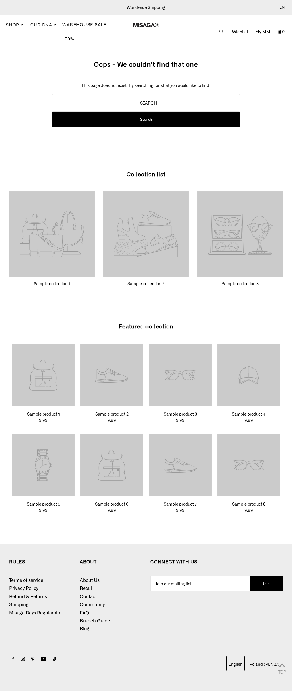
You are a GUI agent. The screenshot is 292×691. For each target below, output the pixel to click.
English (235, 664)
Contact (88, 596)
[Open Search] (221, 31)
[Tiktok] (54, 659)
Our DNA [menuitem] (42, 24)
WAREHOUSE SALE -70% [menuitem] (84, 31)
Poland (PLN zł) (264, 664)
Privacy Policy (23, 588)
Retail (86, 588)
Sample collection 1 (52, 283)
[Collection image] (52, 274)
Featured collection (146, 326)
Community (92, 604)
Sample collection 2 (146, 283)
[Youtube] (43, 659)
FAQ (84, 612)
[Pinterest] (33, 659)
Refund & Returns (28, 596)
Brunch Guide (95, 620)
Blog (84, 628)
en (282, 7)
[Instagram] (23, 659)
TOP (282, 672)
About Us (90, 580)
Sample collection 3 (240, 283)
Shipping (19, 604)
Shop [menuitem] (13, 24)
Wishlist (240, 31)
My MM (262, 31)
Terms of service (26, 580)
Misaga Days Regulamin (34, 612)
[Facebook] (13, 659)
